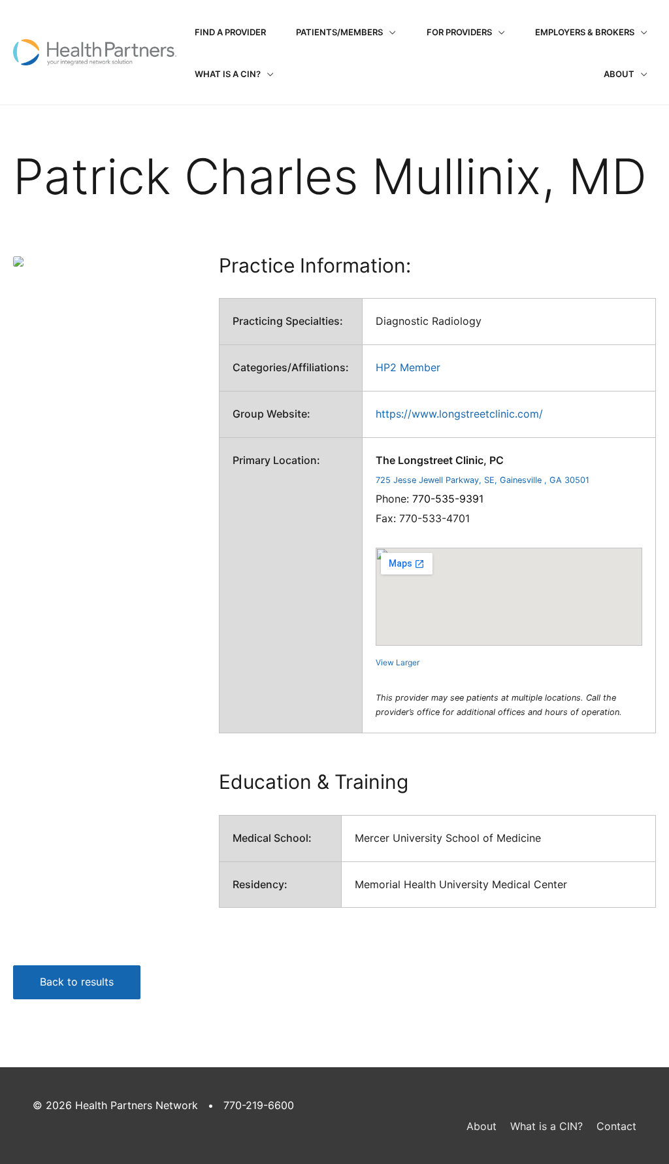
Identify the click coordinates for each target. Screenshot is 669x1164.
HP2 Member (408, 367)
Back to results (77, 981)
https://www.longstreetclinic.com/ (459, 413)
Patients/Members (339, 32)
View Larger (397, 662)
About (619, 74)
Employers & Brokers (584, 32)
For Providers (459, 32)
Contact (616, 1126)
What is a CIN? (228, 74)
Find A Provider (230, 32)
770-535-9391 (447, 498)
